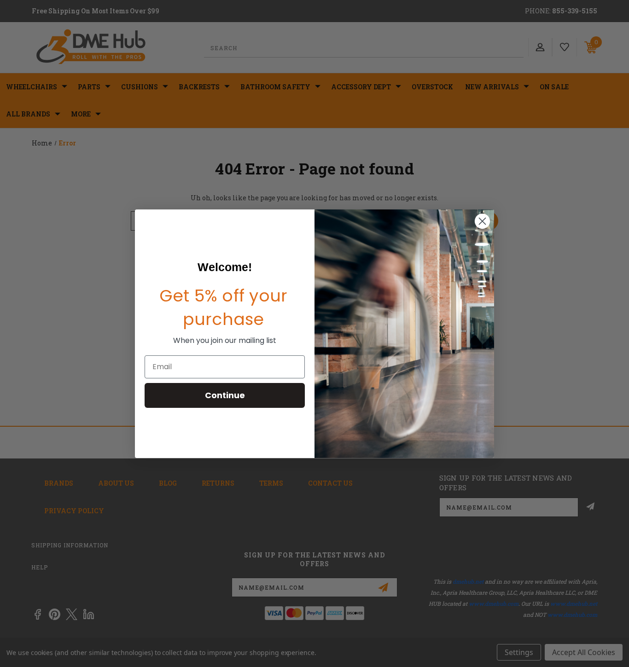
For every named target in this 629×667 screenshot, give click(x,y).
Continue (225, 395)
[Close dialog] (482, 221)
